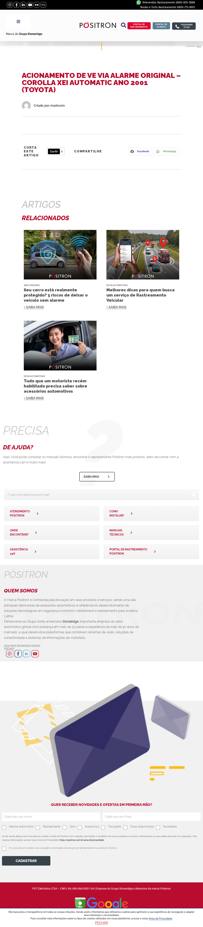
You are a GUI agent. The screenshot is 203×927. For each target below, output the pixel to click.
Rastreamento (52, 826)
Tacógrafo (114, 826)
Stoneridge (70, 621)
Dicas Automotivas (116, 285)
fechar (101, 923)
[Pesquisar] (193, 494)
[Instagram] (10, 5)
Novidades (170, 826)
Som (73, 826)
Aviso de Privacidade (160, 918)
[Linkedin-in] (23, 5)
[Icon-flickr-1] (37, 5)
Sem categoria (32, 285)
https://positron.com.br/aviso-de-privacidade (82, 840)
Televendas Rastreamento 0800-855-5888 (168, 2)
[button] (123, 25)
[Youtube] (30, 5)
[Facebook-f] (16, 5)
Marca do (24, 33)
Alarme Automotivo (21, 826)
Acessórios (92, 826)
